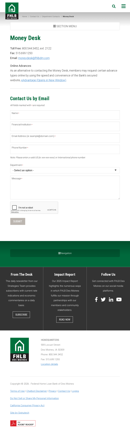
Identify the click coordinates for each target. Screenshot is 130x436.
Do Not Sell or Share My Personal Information (34, 398)
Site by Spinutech (19, 412)
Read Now (64, 319)
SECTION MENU (66, 26)
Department (16, 165)
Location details (49, 364)
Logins (75, 391)
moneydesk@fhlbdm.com (34, 58)
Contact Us (64, 391)
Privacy (52, 391)
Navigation (66, 253)
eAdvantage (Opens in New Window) (43, 80)
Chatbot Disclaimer (36, 391)
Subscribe (21, 314)
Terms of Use (17, 391)
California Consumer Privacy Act (27, 405)
